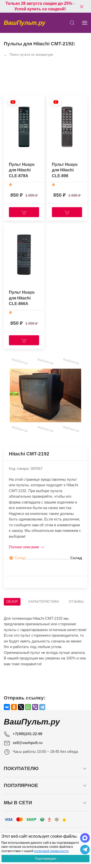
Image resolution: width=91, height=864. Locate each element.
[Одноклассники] (14, 707)
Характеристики (43, 602)
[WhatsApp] (28, 707)
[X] (21, 707)
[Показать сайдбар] (84, 23)
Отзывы (76, 602)
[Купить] (24, 212)
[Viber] (35, 707)
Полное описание (24, 547)
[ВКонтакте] (7, 707)
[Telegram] (42, 707)
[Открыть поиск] (72, 23)
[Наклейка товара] (13, 103)
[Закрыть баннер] (81, 6)
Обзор (12, 602)
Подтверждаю (45, 858)
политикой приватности (51, 851)
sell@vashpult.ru (27, 742)
